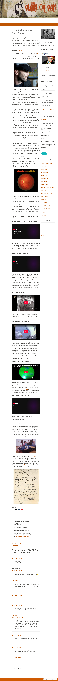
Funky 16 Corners (44, 184)
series (20, 50)
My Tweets (43, 119)
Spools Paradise (44, 202)
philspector (15, 580)
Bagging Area (44, 169)
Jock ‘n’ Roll (43, 190)
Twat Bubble (44, 215)
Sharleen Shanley (16, 633)
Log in (42, 226)
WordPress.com (44, 235)
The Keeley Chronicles (45, 208)
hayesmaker (15, 593)
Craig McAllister (16, 657)
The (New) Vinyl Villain (45, 205)
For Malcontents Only (45, 181)
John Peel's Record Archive (46, 193)
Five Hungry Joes (44, 178)
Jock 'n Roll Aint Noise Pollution (47, 187)
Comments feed (44, 232)
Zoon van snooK (16, 603)
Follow (44, 153)
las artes (14, 615)
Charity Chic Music (45, 172)
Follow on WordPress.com (46, 134)
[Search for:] (48, 89)
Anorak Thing (44, 166)
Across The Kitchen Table (46, 163)
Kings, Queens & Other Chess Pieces (17, 543)
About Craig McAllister (29, 24)
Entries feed (43, 229)
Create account (44, 223)
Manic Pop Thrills (44, 196)
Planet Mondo (44, 199)
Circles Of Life (44, 175)
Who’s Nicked (37, 542)
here (27, 389)
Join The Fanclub (48, 109)
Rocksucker (30, 423)
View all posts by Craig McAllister (22, 536)
